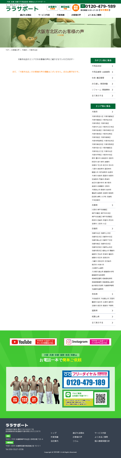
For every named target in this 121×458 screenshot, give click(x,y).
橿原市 (94, 302)
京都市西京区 (97, 250)
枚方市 (105, 165)
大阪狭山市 (96, 189)
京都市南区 (96, 244)
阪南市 (103, 189)
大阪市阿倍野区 (97, 141)
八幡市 (94, 261)
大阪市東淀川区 (108, 130)
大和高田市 (96, 298)
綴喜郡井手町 (109, 271)
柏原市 (110, 175)
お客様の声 (76, 15)
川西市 (94, 209)
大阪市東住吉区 (97, 144)
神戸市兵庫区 (97, 216)
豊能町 (94, 193)
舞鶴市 (112, 250)
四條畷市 (100, 186)
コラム (75, 441)
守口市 (99, 165)
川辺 (104, 223)
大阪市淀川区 (97, 148)
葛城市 (105, 305)
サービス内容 (44, 15)
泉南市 (94, 186)
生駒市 (94, 305)
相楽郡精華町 (97, 282)
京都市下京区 (107, 240)
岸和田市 (104, 158)
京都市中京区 (107, 237)
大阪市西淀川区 (97, 116)
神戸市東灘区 (102, 209)
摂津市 (107, 179)
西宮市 (94, 220)
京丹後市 (108, 261)
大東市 (94, 175)
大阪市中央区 (107, 155)
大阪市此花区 (107, 120)
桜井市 (99, 302)
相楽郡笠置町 (97, 278)
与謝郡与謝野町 (97, 289)
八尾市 (94, 169)
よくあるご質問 (94, 15)
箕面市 (105, 175)
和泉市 (99, 175)
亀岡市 (110, 254)
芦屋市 (105, 220)
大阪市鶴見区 (107, 148)
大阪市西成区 (109, 144)
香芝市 (99, 305)
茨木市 (110, 165)
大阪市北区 (108, 151)
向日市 (99, 257)
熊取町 (110, 193)
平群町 (110, 305)
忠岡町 (105, 193)
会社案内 (54, 441)
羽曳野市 (95, 179)
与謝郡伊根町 (109, 285)
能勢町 (99, 193)
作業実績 (60, 15)
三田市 (99, 223)
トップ (53, 433)
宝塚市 (94, 223)
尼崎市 (99, 220)
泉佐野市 (100, 169)
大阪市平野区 (97, 155)
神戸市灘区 (96, 213)
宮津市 (105, 254)
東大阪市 (108, 182)
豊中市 (98, 158)
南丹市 (94, 264)
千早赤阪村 (96, 200)
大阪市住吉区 (109, 141)
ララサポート (17, 425)
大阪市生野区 (107, 134)
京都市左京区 (97, 237)
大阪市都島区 (109, 116)
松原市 (110, 172)
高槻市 (107, 162)
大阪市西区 (96, 123)
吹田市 (94, 162)
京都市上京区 (106, 233)
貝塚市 (94, 165)
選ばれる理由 (25, 15)
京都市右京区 (106, 244)
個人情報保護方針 (102, 441)
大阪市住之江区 (97, 151)
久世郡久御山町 (97, 271)
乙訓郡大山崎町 (97, 268)
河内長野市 (103, 172)
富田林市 (108, 169)
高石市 (94, 182)
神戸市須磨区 (107, 216)
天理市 (112, 298)
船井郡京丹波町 (97, 285)
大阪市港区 (105, 123)
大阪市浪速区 (97, 130)
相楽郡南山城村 (108, 282)
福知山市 (105, 250)
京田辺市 (100, 261)
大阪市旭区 (96, 137)
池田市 (110, 158)
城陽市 (94, 257)
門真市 (101, 179)
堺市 (93, 158)
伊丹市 (110, 220)
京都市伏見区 (97, 247)
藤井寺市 (100, 182)
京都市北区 (96, 233)
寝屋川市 (95, 172)
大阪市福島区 (97, 120)
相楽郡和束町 (107, 278)
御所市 (110, 302)
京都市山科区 (107, 247)
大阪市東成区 (97, 134)
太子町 (103, 197)
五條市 (105, 302)
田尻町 (94, 197)
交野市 (107, 186)
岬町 (99, 197)
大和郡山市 (105, 298)
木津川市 (100, 264)
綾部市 (94, 254)
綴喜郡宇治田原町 (98, 275)
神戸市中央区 (106, 213)
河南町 (109, 197)
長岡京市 (106, 257)
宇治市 (99, 254)
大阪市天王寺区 (108, 127)
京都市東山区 (97, 240)
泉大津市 (100, 162)
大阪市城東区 (106, 137)
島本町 (108, 189)
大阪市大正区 (97, 127)
